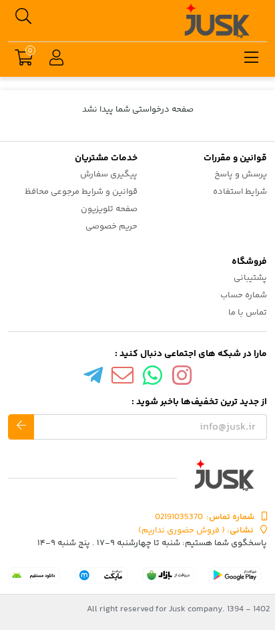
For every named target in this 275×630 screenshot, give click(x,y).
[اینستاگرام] (182, 378)
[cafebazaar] (169, 575)
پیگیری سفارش (109, 174)
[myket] (101, 575)
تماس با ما (247, 312)
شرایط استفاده (240, 191)
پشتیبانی (250, 278)
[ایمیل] (123, 378)
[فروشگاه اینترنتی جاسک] (137, 475)
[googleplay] (236, 575)
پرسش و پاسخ (240, 174)
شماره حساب (243, 295)
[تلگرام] (93, 378)
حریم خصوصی (111, 226)
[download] (34, 575)
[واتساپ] (153, 378)
